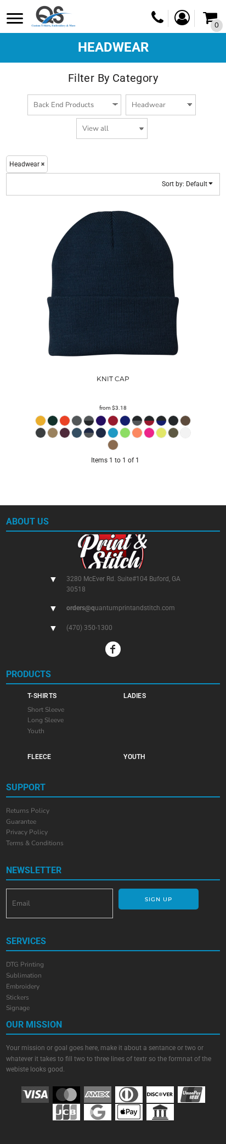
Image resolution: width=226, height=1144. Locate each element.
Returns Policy (27, 810)
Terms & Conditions (35, 843)
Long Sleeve (45, 720)
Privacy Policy (27, 832)
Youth (35, 731)
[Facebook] (113, 649)
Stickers (17, 997)
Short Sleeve (45, 709)
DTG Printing (25, 964)
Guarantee (21, 821)
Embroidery (22, 986)
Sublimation (24, 975)
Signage (18, 1007)
